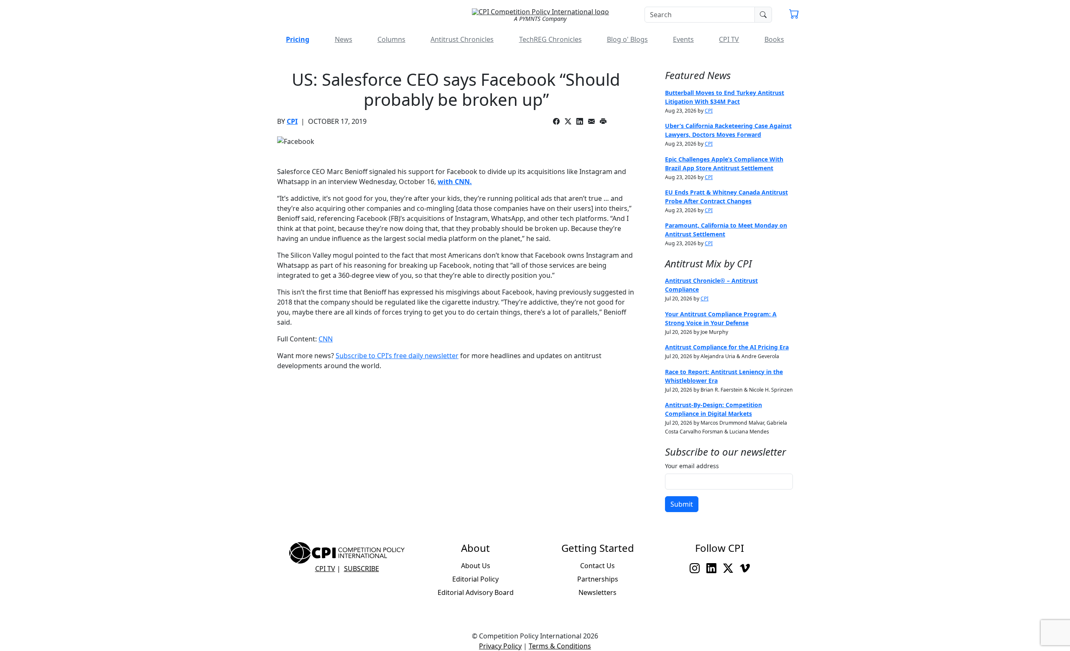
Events (683, 39)
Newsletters (597, 592)
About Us (475, 565)
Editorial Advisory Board (476, 592)
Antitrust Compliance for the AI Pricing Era (727, 347)
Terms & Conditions (560, 646)
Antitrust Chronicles (462, 39)
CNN (325, 338)
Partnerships (597, 579)
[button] (794, 15)
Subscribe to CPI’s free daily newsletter (397, 355)
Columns (391, 39)
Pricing (297, 39)
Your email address (692, 466)
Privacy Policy (500, 646)
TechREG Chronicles (550, 39)
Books (774, 39)
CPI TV (729, 39)
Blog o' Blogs (627, 39)
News (343, 39)
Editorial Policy (475, 579)
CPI (292, 121)
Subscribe (361, 568)
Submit (681, 504)
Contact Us (597, 565)
